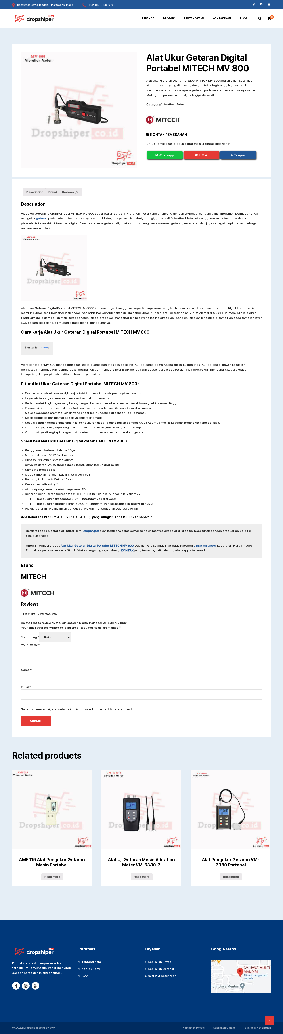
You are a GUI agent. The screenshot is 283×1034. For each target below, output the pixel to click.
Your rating (30, 637)
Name (26, 670)
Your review (30, 645)
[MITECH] (163, 120)
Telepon (239, 155)
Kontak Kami (221, 18)
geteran (42, 218)
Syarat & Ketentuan (162, 976)
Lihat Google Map (61, 4)
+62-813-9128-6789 (102, 4)
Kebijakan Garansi (161, 969)
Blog (243, 18)
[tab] (35, 192)
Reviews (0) (70, 192)
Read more (52, 876)
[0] (269, 18)
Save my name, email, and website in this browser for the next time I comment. (77, 709)
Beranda (148, 18)
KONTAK (127, 550)
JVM (52, 1027)
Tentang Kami (194, 18)
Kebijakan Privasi (160, 962)
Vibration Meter (172, 104)
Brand (52, 192)
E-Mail (202, 155)
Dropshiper (91, 531)
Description (34, 192)
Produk (169, 18)
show (44, 347)
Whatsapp (166, 155)
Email (26, 687)
